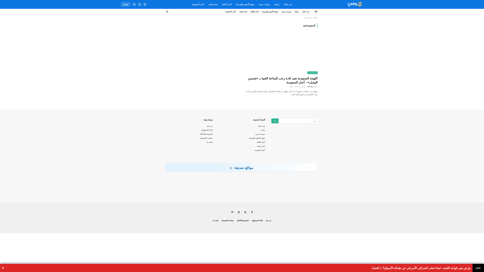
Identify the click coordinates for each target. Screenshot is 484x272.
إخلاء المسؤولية (207, 130)
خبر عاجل (288, 4)
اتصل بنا (210, 142)
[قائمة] (316, 12)
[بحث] (167, 11)
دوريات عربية (264, 4)
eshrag (310, 87)
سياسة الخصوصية (206, 138)
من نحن (210, 126)
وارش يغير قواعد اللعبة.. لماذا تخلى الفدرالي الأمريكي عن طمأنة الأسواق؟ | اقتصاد (421, 268)
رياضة (276, 4)
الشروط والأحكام (206, 134)
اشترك (125, 4)
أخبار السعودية (198, 4)
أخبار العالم (227, 4)
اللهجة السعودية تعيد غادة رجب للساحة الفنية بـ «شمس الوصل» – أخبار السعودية (283, 80)
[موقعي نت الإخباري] (354, 4)
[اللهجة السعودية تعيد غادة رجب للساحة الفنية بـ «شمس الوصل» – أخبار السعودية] (281, 53)
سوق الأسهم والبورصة (245, 4)
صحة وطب (213, 4)
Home (315, 18)
